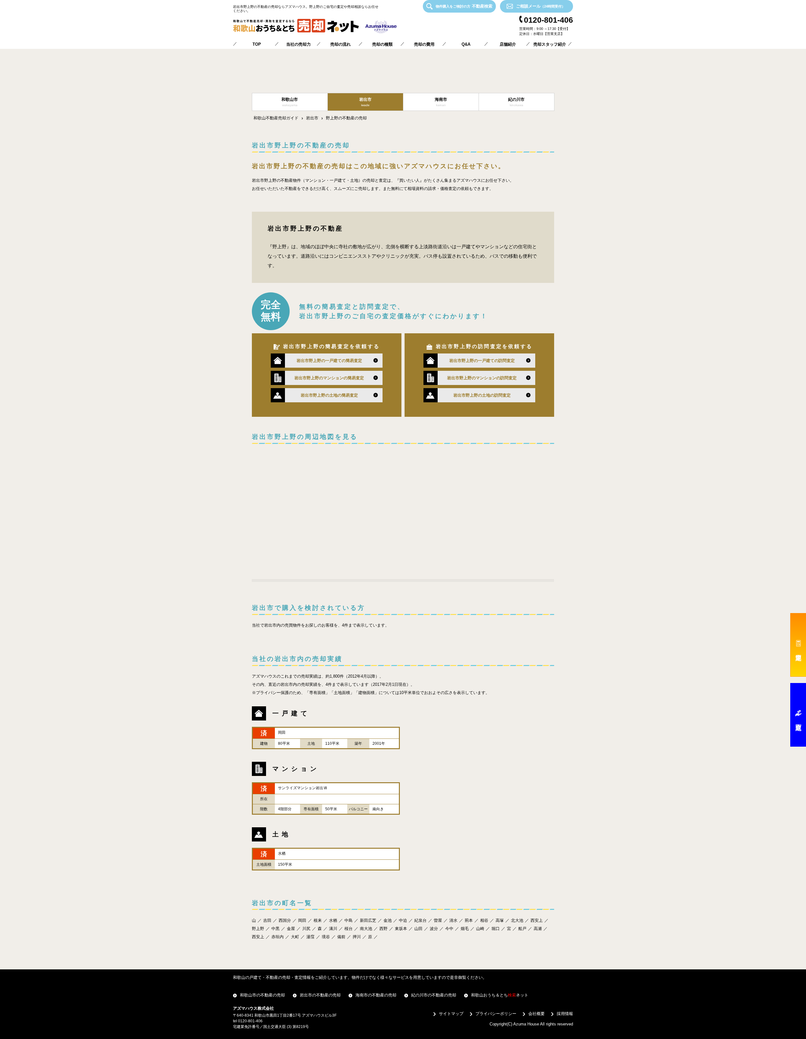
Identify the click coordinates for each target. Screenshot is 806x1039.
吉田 (267, 920)
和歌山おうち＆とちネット (499, 995)
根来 (318, 920)
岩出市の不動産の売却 (320, 995)
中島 (348, 920)
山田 (418, 928)
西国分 (285, 920)
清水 (453, 920)
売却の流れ (340, 44)
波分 (434, 928)
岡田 (302, 920)
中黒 (275, 928)
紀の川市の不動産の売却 (433, 995)
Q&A (466, 44)
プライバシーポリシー (495, 1013)
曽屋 (438, 920)
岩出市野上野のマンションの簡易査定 (329, 378)
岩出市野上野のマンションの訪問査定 (482, 378)
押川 (357, 936)
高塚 (500, 920)
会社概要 (536, 1013)
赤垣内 (277, 936)
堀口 (495, 928)
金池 (387, 920)
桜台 (348, 928)
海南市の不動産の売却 (375, 995)
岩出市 (312, 118)
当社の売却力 (298, 44)
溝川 (333, 928)
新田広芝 (368, 920)
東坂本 (401, 928)
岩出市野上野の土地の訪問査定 (482, 395)
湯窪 (310, 936)
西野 (383, 928)
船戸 (522, 928)
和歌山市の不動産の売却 (262, 995)
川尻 (306, 928)
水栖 (333, 920)
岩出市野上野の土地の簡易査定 (329, 395)
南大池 (366, 928)
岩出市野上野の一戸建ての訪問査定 (482, 360)
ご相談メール (540, 6)
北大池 (517, 920)
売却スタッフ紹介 (549, 44)
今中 (449, 928)
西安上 (537, 920)
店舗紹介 (508, 44)
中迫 (403, 920)
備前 (341, 936)
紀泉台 (420, 920)
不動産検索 (464, 6)
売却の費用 (424, 44)
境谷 (326, 936)
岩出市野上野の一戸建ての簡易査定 (329, 360)
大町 (295, 936)
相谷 (484, 920)
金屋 (291, 928)
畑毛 (465, 928)
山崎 (480, 928)
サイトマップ (451, 1013)
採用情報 (565, 1013)
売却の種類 (382, 44)
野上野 (258, 928)
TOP (257, 44)
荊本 (469, 920)
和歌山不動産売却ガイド (275, 118)
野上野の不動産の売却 (346, 118)
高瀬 (538, 928)
